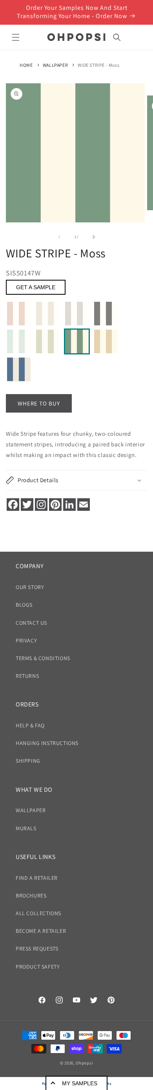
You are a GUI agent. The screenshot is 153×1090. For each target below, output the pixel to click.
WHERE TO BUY (39, 403)
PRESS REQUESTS (37, 948)
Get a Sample (35, 287)
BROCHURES (31, 895)
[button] (15, 37)
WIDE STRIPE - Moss (98, 65)
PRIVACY (26, 640)
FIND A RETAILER (37, 877)
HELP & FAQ (30, 725)
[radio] (19, 314)
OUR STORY (30, 587)
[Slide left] (59, 237)
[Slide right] (93, 237)
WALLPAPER (55, 65)
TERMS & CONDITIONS (43, 658)
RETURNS (27, 675)
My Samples (79, 1083)
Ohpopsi (84, 1063)
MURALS (26, 828)
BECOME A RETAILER (41, 930)
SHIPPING (28, 760)
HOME (26, 65)
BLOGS (24, 604)
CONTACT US (31, 622)
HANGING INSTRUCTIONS (47, 743)
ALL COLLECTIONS (38, 913)
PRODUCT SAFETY (38, 966)
